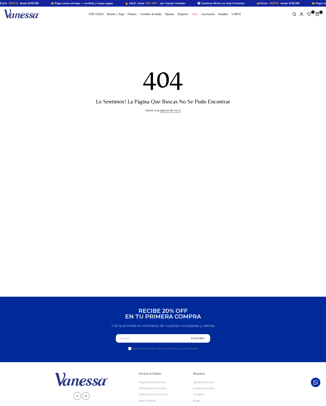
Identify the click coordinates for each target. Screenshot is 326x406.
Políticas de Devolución (153, 394)
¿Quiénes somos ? (204, 382)
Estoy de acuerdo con (165, 348)
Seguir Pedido (147, 400)
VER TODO (96, 14)
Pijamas (169, 14)
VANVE (236, 14)
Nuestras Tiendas (203, 388)
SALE (194, 14)
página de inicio (170, 110)
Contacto (198, 394)
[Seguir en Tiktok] (86, 396)
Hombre (223, 14)
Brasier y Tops (115, 14)
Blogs (196, 400)
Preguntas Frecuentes (152, 382)
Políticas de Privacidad (153, 388)
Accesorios (208, 14)
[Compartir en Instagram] (77, 396)
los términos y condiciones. (180, 348)
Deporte (183, 14)
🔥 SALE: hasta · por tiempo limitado (155, 3)
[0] (309, 14)
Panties (132, 14)
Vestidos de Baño (151, 14)
